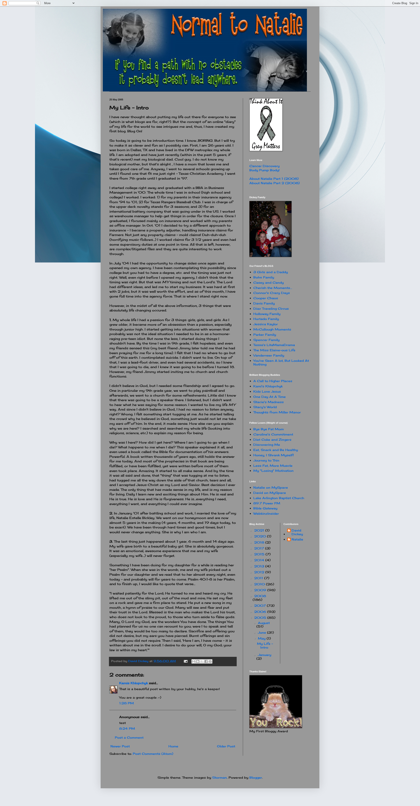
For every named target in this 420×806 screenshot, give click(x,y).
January (264, 655)
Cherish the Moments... (272, 288)
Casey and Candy (268, 282)
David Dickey (297, 532)
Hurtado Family (266, 319)
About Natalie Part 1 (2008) (274, 178)
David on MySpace (269, 493)
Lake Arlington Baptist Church (278, 498)
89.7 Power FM (266, 503)
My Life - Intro (265, 645)
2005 (260, 617)
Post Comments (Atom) (153, 753)
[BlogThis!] (198, 661)
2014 (259, 560)
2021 (259, 530)
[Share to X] (202, 661)
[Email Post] (185, 661)
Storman (219, 777)
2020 (260, 536)
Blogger (255, 777)
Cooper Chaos (265, 298)
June (262, 632)
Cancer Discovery (264, 166)
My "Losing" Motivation (273, 470)
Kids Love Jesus (267, 391)
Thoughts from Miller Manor (277, 412)
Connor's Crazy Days (271, 293)
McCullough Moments (272, 329)
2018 (259, 542)
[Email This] (193, 661)
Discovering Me (266, 444)
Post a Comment (129, 737)
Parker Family (264, 334)
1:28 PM (126, 703)
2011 (259, 578)
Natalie (297, 539)
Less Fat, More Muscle (272, 465)
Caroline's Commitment (273, 434)
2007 (260, 605)
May (262, 638)
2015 (260, 554)
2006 (260, 612)
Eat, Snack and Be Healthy (275, 450)
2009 (260, 590)
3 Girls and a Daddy (270, 272)
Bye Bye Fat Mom (268, 429)
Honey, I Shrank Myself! (273, 455)
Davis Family (264, 303)
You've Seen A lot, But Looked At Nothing (281, 362)
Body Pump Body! (264, 170)
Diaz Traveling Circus (271, 308)
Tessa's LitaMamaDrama (274, 345)
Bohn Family (263, 277)
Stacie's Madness (268, 402)
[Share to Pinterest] (210, 661)
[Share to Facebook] (206, 661)
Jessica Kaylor (265, 324)
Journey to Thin (266, 460)
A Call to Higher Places (272, 381)
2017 (259, 548)
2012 (259, 572)
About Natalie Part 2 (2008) (274, 183)
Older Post (226, 746)
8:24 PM (127, 728)
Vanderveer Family (268, 355)
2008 (260, 596)
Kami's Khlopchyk (268, 386)
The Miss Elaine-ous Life (274, 350)
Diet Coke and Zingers (272, 439)
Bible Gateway (265, 508)
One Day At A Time (269, 397)
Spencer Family (266, 340)
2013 (259, 566)
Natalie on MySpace (270, 487)
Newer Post (120, 746)
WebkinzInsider (266, 513)
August (264, 623)
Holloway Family (266, 314)
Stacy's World (265, 407)
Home (173, 746)
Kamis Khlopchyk (133, 683)
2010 (260, 584)
